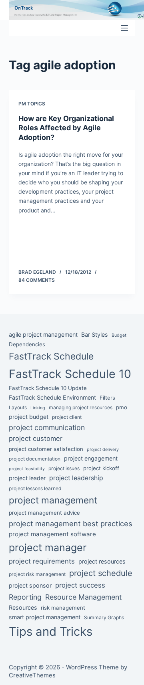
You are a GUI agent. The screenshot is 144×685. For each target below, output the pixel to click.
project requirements (42, 561)
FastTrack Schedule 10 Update (48, 388)
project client (67, 417)
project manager (47, 548)
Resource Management (83, 597)
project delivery (103, 449)
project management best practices (70, 523)
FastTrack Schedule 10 (70, 374)
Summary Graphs (104, 617)
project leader (27, 478)
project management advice (44, 512)
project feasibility (27, 468)
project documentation (34, 459)
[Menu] (124, 28)
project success (80, 585)
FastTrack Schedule (51, 356)
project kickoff (101, 468)
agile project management (43, 334)
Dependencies (27, 344)
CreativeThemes (32, 675)
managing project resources (80, 407)
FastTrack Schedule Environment (52, 397)
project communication (47, 427)
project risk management (37, 574)
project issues (64, 468)
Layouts (18, 407)
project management (53, 500)
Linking (37, 407)
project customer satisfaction (46, 449)
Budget (119, 335)
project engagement (91, 458)
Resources (23, 607)
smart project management (44, 617)
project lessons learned (35, 488)
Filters (107, 397)
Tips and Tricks (50, 631)
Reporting (25, 597)
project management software (52, 534)
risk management (63, 607)
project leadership (76, 478)
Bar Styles (94, 334)
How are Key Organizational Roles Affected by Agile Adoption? (66, 127)
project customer (35, 438)
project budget (28, 416)
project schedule (100, 573)
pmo (121, 407)
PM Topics (31, 104)
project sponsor (30, 585)
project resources (102, 561)
